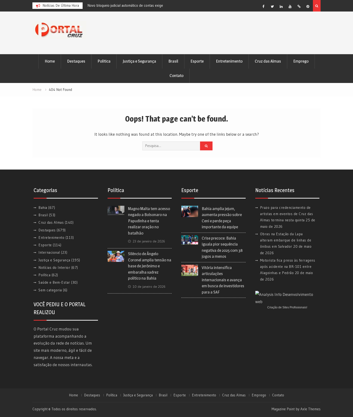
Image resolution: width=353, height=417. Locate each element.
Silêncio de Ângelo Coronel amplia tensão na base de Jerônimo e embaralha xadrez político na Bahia (149, 266)
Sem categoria (50, 290)
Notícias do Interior (54, 267)
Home (50, 61)
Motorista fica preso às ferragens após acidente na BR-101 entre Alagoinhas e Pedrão (287, 266)
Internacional (49, 252)
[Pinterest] (308, 6)
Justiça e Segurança (139, 61)
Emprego (301, 61)
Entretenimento (229, 61)
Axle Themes (310, 409)
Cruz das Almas (268, 61)
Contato (176, 75)
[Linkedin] (281, 6)
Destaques (76, 61)
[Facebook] (263, 6)
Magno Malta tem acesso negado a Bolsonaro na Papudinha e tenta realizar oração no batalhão (149, 220)
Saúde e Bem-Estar (54, 282)
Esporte (197, 61)
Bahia (42, 207)
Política (103, 61)
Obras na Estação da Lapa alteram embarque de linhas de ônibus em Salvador (285, 240)
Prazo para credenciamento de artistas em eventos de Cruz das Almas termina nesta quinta (286, 214)
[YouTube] (290, 6)
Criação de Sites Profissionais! (287, 307)
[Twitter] (272, 6)
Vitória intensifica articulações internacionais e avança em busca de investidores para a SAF (223, 279)
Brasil (173, 61)
